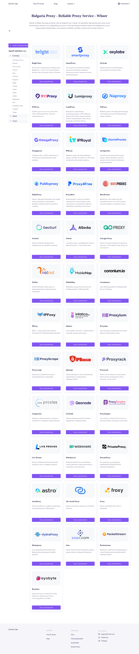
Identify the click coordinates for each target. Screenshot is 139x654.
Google (15, 112)
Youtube (15, 86)
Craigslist (15, 109)
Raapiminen (16, 99)
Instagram (15, 79)
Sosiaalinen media (18, 106)
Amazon (15, 70)
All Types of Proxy (18, 60)
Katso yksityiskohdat (46, 81)
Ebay (14, 73)
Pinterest (15, 63)
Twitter (15, 89)
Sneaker (15, 96)
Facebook (15, 76)
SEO (14, 102)
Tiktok (14, 92)
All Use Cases (16, 66)
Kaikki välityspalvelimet (20, 45)
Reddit (14, 83)
